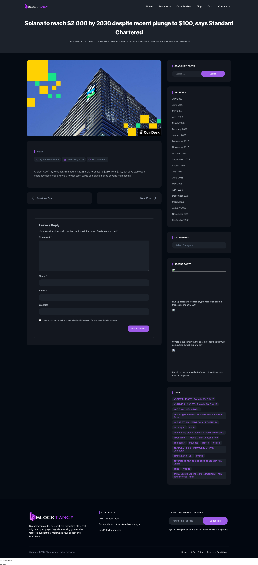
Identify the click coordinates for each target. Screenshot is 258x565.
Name (43, 276)
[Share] (7, 560)
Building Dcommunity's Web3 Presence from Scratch (198, 416)
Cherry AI (180, 427)
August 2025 (178, 165)
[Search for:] (189, 74)
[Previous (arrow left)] (1, 564)
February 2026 (179, 129)
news (200, 455)
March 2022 (178, 201)
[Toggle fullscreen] (4, 560)
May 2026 (177, 110)
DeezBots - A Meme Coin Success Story (196, 437)
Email (43, 290)
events (194, 442)
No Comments (99, 159)
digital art (180, 442)
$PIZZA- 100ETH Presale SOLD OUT (194, 399)
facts (206, 442)
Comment (45, 237)
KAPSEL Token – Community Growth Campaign (194, 449)
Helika (217, 442)
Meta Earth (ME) (183, 455)
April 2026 (177, 117)
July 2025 (177, 171)
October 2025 (179, 153)
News (40, 151)
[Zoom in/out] (1, 560)
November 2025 (180, 147)
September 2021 (180, 220)
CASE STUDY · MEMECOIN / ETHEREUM (196, 422)
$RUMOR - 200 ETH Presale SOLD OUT (196, 404)
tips (177, 468)
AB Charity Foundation (187, 409)
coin (193, 427)
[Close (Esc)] (10, 560)
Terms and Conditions (217, 552)
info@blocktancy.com (110, 530)
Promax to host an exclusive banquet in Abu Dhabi (198, 462)
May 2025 (177, 183)
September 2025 (181, 159)
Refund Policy (197, 552)
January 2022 (179, 207)
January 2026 (179, 135)
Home (184, 552)
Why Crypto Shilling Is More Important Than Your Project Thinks (198, 475)
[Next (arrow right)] (4, 564)
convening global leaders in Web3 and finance (199, 432)
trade (187, 468)
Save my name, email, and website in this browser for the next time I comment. (80, 320)
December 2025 (180, 141)
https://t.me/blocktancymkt (128, 524)
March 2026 (178, 123)
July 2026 (177, 98)
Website (43, 304)
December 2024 (180, 195)
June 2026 (177, 105)
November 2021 (180, 214)
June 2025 (177, 177)
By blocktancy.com (49, 159)
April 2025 (177, 189)
